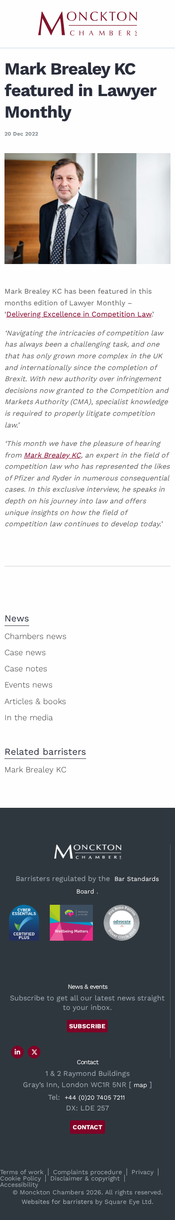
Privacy (142, 1172)
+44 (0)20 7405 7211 (95, 1097)
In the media (28, 717)
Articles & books (35, 701)
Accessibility (19, 1184)
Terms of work (22, 1172)
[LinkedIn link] (17, 1052)
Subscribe (87, 1026)
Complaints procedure (87, 1172)
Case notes (25, 668)
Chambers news (35, 636)
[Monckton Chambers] (87, 23)
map (140, 1084)
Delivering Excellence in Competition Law (78, 314)
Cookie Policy (20, 1178)
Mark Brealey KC (52, 455)
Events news (28, 684)
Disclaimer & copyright (85, 1178)
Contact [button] (87, 1127)
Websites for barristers (57, 1201)
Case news (25, 652)
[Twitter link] (34, 1052)
